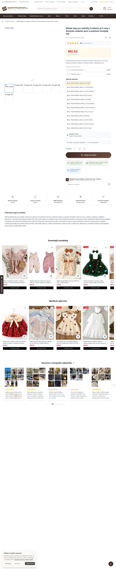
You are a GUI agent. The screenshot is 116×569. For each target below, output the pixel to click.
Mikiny (58, 16)
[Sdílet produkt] (109, 37)
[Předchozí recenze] (2, 384)
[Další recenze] (114, 384)
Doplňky (91, 16)
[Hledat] (91, 8)
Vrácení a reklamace (50, 1)
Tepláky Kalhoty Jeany (36, 16)
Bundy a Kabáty (8, 16)
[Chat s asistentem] (111, 564)
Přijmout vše (30, 563)
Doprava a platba (38, 1)
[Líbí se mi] (106, 37)
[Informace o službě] (85, 70)
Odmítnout (8, 563)
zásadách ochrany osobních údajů (24, 559)
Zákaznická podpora (24, 1)
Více (102, 16)
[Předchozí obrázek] (7, 54)
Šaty (75, 16)
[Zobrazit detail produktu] (24, 276)
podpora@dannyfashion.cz (10, 1)
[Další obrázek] (58, 54)
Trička (67, 16)
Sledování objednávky (73, 1)
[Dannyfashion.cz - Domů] (15, 8)
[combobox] (64, 9)
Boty (49, 16)
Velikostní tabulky (61, 1)
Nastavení (17, 563)
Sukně (83, 16)
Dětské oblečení (10, 21)
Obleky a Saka (22, 16)
